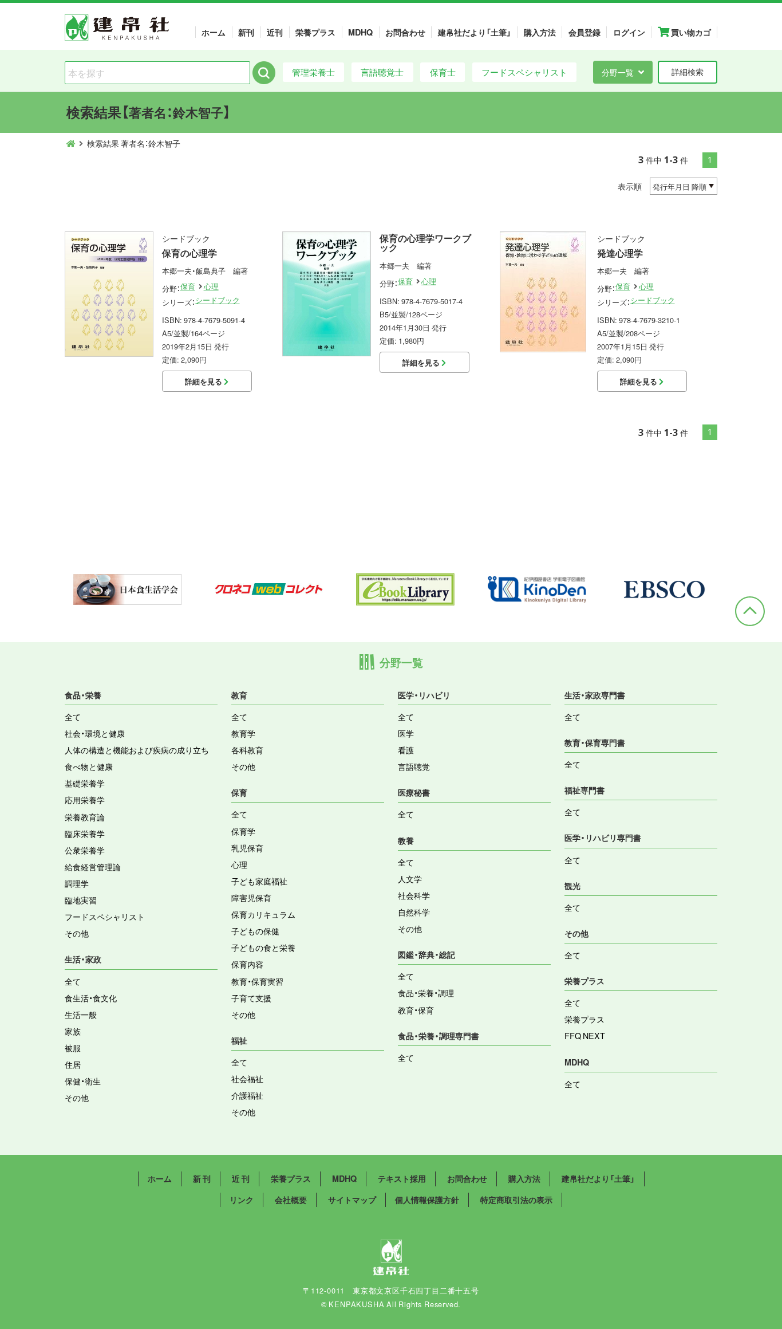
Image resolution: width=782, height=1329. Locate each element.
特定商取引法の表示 (516, 1199)
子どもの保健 (255, 931)
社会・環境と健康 (95, 733)
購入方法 (540, 32)
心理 (211, 286)
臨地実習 (81, 900)
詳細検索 (688, 71)
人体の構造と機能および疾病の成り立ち (137, 750)
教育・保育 (416, 1010)
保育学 (243, 831)
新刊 (246, 32)
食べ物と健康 (89, 766)
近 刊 (241, 1178)
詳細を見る (204, 381)
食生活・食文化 (91, 998)
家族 (73, 1031)
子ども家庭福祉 (259, 881)
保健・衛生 (83, 1081)
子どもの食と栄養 (263, 947)
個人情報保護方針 (427, 1199)
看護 (406, 750)
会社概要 (291, 1199)
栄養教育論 (85, 817)
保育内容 (247, 964)
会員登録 (584, 32)
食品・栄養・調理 (426, 992)
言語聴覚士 (382, 71)
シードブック (217, 299)
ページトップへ (750, 611)
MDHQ (360, 32)
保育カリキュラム (263, 914)
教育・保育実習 (257, 981)
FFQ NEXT (584, 1035)
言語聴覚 (414, 766)
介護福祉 (247, 1095)
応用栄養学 (85, 799)
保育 (187, 286)
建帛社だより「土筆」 (474, 32)
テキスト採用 (402, 1178)
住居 (73, 1064)
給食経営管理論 (93, 866)
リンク (242, 1199)
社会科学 (414, 895)
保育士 (443, 71)
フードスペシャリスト (524, 71)
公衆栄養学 (85, 850)
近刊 (275, 32)
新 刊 (202, 1178)
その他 (77, 933)
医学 (406, 733)
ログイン (629, 32)
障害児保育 (251, 897)
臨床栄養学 (85, 833)
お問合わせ (405, 32)
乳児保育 (247, 848)
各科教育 (247, 750)
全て (73, 716)
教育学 (243, 733)
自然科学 (414, 912)
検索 (263, 72)
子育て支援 (251, 998)
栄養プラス (315, 32)
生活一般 (81, 1014)
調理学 (77, 883)
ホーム (214, 32)
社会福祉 (247, 1078)
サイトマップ (352, 1199)
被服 (73, 1047)
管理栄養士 (313, 71)
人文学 (410, 878)
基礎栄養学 (85, 783)
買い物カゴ (690, 32)
